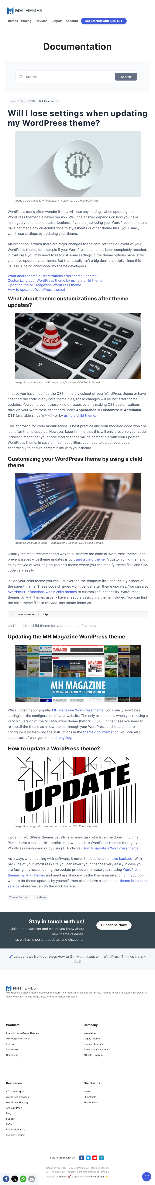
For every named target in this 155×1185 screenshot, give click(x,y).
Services (40, 21)
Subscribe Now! (114, 925)
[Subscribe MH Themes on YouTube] (94, 1158)
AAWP (87, 1091)
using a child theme (79, 416)
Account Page (14, 1108)
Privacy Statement (94, 1044)
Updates (41, 897)
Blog (8, 1113)
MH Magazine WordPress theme (77, 710)
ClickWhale (90, 1097)
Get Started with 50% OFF (104, 21)
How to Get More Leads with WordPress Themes (96, 957)
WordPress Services (17, 1097)
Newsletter (90, 1033)
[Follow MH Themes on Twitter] (88, 1158)
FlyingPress (98, 1176)
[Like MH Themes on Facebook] (81, 1158)
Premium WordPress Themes (22, 1033)
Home (13, 101)
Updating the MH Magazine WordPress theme (44, 285)
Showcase (12, 1049)
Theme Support (19, 897)
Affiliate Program (93, 1055)
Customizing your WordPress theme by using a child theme (55, 281)
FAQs (9, 1124)
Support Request (15, 1135)
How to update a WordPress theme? (36, 290)
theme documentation (101, 732)
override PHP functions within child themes (42, 592)
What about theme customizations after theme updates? (53, 276)
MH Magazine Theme (18, 1038)
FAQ (32, 101)
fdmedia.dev (91, 1102)
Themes (12, 21)
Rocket (63, 1176)
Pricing (26, 21)
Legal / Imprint (92, 1038)
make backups (121, 859)
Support (56, 21)
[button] (6, 1179)
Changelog (12, 1055)
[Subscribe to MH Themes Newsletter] (101, 1158)
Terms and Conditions (96, 1049)
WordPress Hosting (17, 1102)
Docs (23, 101)
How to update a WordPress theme (111, 848)
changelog (62, 738)
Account (72, 21)
